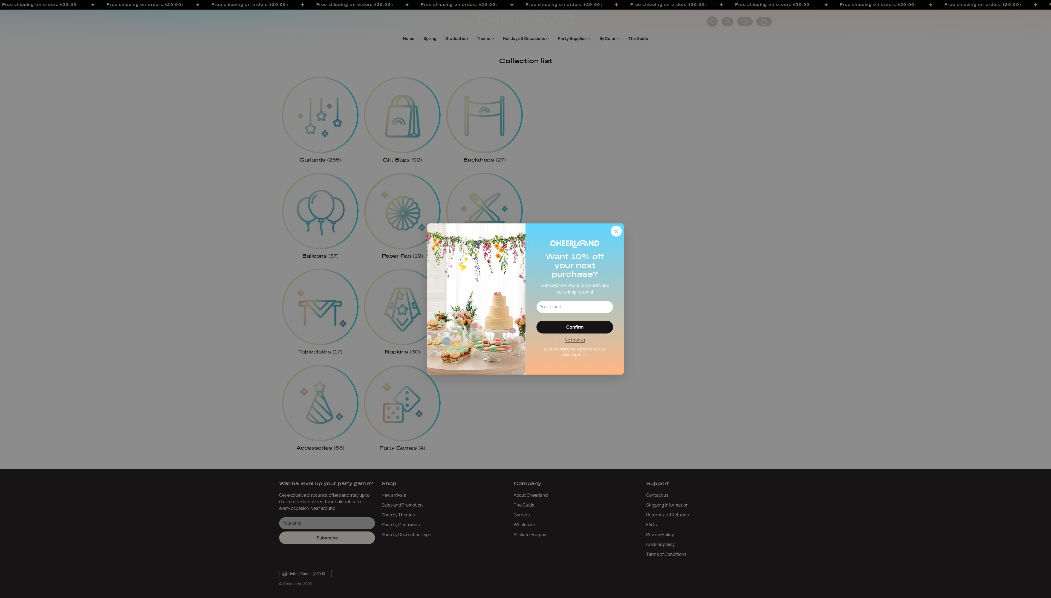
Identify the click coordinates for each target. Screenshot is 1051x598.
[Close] (616, 231)
